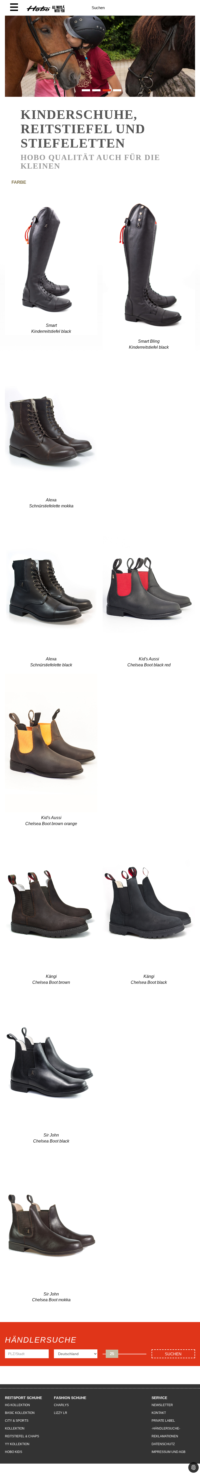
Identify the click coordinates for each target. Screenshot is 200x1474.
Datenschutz (163, 1444)
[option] (100, 56)
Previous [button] (11, 61)
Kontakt (159, 1413)
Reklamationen (165, 1436)
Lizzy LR (60, 1413)
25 (112, 1353)
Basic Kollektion (20, 1413)
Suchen (173, 1354)
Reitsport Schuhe (23, 1398)
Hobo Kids (13, 1452)
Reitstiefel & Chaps (22, 1436)
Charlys (61, 1405)
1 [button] (84, 91)
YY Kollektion (17, 1444)
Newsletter (162, 1405)
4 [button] (115, 91)
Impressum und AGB (168, 1452)
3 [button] (105, 91)
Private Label (163, 1420)
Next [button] (188, 61)
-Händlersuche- (166, 1428)
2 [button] (94, 91)
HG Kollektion (17, 1405)
